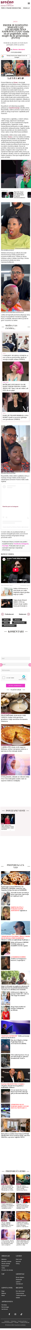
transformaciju (14, 108)
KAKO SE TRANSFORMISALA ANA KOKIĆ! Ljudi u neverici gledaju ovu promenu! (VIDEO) (15, 417)
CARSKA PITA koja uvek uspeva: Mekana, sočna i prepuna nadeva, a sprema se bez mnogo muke (14, 749)
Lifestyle (20, 1274)
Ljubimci (18, 1281)
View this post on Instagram (10, 506)
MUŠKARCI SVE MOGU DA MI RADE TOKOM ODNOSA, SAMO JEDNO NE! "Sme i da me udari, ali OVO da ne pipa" (15, 387)
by (18, 49)
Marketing (13, 1321)
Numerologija (5, 1307)
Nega (15, 21)
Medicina (18, 1184)
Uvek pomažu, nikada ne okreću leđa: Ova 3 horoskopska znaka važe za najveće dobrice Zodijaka (15, 779)
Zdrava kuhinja (20, 1293)
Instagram (25, 544)
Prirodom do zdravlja (7, 1270)
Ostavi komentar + (15, 685)
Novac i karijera (20, 1277)
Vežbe (3, 1268)
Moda (3, 1295)
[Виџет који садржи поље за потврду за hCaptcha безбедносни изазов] (14, 677)
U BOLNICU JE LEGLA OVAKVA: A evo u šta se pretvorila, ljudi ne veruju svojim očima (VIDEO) (15, 357)
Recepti (19, 1288)
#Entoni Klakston (9, 625)
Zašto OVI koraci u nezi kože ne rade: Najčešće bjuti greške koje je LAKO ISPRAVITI (21, 591)
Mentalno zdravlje (6, 1261)
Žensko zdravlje (6, 1263)
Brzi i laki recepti (6, 713)
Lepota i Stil (7, 1288)
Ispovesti (18, 1261)
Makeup (4, 1293)
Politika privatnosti (24, 1322)
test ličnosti (5, 1309)
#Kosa (6, 622)
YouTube (5, 546)
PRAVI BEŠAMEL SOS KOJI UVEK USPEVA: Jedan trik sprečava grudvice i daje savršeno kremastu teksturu (14, 718)
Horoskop (4, 774)
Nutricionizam (5, 1265)
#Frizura (17, 619)
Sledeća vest (22, 614)
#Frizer (6, 619)
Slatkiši (3, 1202)
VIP (17, 1202)
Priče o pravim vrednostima (11, 8)
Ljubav (19, 1256)
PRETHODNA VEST (7, 585)
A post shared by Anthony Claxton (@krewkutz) (15, 527)
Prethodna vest (9, 614)
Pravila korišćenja (22, 1321)
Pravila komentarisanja (7, 1322)
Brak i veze (5, 382)
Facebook (17, 544)
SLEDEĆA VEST (25, 585)
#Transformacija (19, 622)
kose (10, 137)
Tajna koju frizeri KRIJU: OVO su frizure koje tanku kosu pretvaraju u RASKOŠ (20, 603)
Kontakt (16, 1322)
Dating (17, 1263)
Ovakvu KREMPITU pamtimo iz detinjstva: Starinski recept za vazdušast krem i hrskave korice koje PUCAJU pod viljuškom (7, 1206)
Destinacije (19, 1279)
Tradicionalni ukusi (6, 745)
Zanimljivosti (19, 1283)
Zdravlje (26, 8)
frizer (16, 82)
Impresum (6, 1321)
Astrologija (7, 1301)
